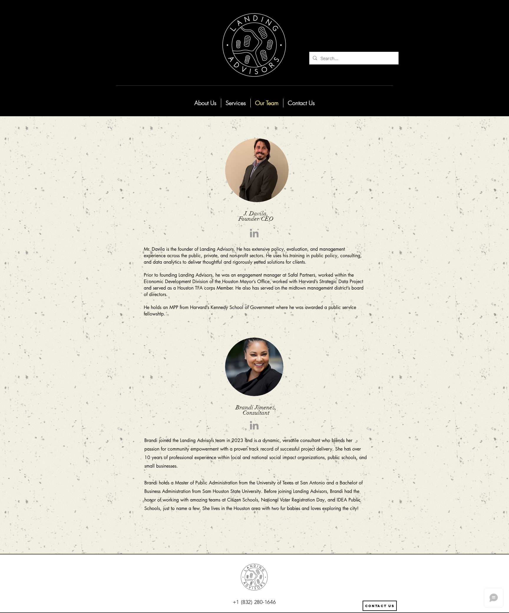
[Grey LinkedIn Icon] (254, 233)
